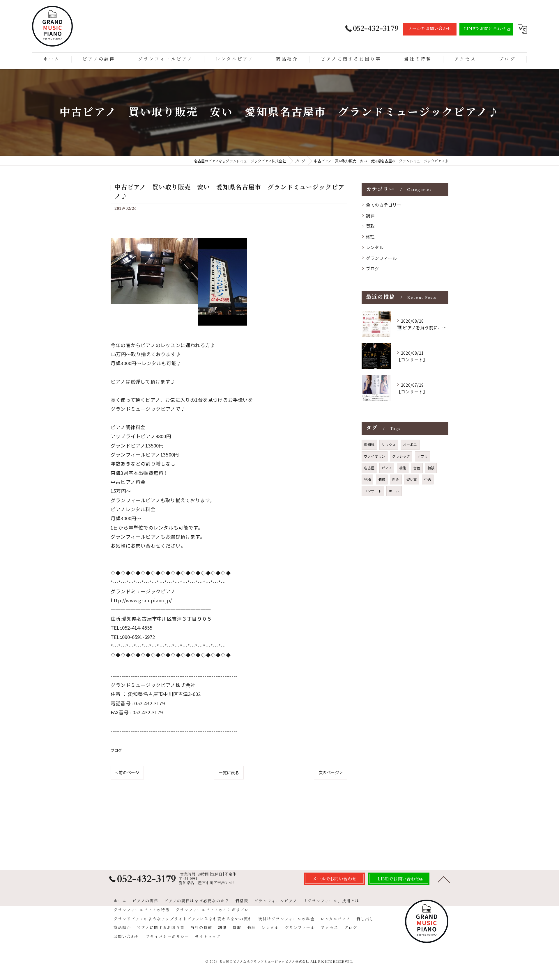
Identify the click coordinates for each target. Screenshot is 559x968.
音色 (416, 467)
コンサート (373, 490)
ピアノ (387, 467)
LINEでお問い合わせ (485, 28)
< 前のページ (127, 772)
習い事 (411, 479)
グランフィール (381, 258)
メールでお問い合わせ (430, 28)
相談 (430, 467)
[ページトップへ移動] (444, 879)
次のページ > (330, 772)
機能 (402, 467)
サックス (389, 444)
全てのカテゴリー (383, 205)
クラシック (401, 456)
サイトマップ (208, 936)
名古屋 (369, 467)
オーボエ (410, 444)
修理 (370, 237)
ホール (394, 490)
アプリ (422, 456)
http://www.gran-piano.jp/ (141, 600)
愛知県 (369, 444)
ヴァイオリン (374, 456)
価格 (381, 479)
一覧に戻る (228, 772)
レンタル (375, 247)
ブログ (116, 750)
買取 (370, 226)
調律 (370, 215)
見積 (367, 479)
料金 (395, 479)
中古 (427, 479)
